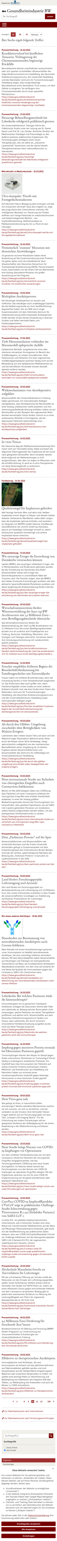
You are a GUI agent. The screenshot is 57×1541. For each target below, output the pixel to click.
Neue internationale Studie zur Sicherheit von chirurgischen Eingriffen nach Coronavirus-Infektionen (28, 783)
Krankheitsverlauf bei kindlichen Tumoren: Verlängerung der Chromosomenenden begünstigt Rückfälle (22, 59)
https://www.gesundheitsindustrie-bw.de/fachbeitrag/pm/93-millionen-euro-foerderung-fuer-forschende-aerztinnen (28, 1343)
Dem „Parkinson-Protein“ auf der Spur (26, 837)
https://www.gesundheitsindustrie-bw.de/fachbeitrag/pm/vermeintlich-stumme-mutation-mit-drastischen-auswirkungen (24, 281)
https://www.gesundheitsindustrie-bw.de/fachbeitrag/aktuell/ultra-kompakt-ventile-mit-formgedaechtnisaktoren (27, 232)
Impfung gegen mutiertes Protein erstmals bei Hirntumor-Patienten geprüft (28, 1049)
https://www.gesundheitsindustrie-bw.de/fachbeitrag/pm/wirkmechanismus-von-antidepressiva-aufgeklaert (24, 426)
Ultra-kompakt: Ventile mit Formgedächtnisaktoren (19, 198)
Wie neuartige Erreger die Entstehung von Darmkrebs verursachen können (28, 558)
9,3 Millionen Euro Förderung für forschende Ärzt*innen (23, 1323)
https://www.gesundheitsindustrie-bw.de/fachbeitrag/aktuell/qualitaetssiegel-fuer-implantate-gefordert (25, 541)
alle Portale (11, 1450)
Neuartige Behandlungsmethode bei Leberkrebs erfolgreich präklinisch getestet (28, 119)
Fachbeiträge (8, 1464)
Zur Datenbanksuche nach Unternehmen (23, 1411)
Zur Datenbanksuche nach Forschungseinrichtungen (29, 1418)
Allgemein (7, 1460)
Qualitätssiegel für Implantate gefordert (27, 508)
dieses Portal (12, 1447)
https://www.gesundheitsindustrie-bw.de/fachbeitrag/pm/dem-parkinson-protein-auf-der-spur (28, 864)
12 (41, 1401)
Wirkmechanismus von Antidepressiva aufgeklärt (26, 392)
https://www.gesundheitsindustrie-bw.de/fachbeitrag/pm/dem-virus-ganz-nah (23, 1133)
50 (20, 35)
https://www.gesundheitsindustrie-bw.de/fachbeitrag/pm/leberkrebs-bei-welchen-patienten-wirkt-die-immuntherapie (24, 1032)
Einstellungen (28, 1536)
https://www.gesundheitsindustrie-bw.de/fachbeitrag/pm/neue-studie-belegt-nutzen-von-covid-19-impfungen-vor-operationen (28, 1186)
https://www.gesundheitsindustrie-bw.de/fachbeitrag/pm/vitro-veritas (19, 470)
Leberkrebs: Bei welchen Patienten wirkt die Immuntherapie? (27, 998)
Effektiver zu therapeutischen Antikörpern (28, 1358)
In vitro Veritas (11, 442)
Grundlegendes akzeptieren (28, 1524)
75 (27, 35)
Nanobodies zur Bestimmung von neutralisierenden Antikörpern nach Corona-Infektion (24, 942)
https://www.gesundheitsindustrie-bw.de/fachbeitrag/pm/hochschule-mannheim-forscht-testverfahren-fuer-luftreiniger (28, 1305)
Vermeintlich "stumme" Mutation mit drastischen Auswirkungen (26, 249)
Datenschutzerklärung (38, 1515)
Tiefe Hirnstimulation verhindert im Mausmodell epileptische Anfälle (25, 343)
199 (49, 1401)
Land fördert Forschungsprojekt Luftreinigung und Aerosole (22, 881)
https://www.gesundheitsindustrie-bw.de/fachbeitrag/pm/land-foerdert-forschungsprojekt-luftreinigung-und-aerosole (23, 904)
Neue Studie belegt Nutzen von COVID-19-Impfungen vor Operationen (28, 1149)
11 (37, 1401)
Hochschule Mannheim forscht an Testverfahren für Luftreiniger (23, 1271)
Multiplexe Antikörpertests (19, 296)
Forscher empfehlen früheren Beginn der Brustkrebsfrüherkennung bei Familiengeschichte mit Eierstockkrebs (27, 670)
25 (14, 35)
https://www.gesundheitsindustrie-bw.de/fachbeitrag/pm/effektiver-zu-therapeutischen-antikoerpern (28, 1391)
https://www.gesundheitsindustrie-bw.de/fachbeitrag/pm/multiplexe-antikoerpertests (26, 327)
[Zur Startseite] (27, 10)
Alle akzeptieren (28, 1529)
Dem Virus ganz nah (15, 1099)
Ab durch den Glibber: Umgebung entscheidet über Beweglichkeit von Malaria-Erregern (24, 728)
